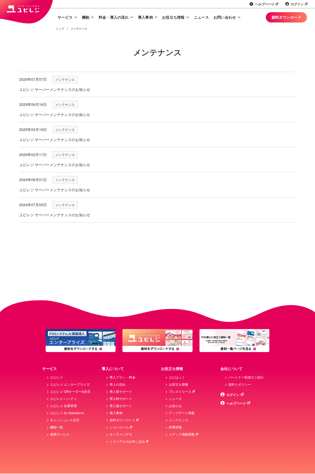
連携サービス (59, 434)
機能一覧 (56, 427)
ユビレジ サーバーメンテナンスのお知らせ (54, 89)
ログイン (297, 4)
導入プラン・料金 (122, 377)
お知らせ (175, 405)
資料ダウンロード (286, 17)
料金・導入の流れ (114, 17)
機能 (85, 17)
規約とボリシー (239, 384)
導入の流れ (118, 384)
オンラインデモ (121, 434)
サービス (65, 17)
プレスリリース (180, 391)
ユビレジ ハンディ (63, 398)
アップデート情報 (182, 412)
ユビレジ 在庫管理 (63, 405)
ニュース (201, 17)
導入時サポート (121, 398)
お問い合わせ (225, 17)
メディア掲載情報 (182, 434)
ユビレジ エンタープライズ (70, 384)
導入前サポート (121, 391)
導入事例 (145, 17)
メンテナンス (65, 79)
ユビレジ (56, 377)
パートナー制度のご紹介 (246, 377)
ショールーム (119, 427)
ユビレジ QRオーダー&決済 (70, 391)
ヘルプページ (264, 4)
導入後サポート (121, 405)
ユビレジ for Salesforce (67, 412)
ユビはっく (177, 377)
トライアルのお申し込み (127, 441)
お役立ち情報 (173, 17)
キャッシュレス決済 (64, 420)
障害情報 (175, 427)
